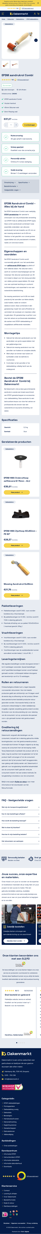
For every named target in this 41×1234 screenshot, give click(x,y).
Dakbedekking (20, 19)
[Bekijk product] (20, 461)
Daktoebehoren (9, 1131)
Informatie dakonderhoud (13, 1163)
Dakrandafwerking (10, 1122)
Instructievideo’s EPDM (12, 1157)
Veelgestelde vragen (11, 190)
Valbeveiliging (8, 1134)
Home (3, 19)
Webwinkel (10, 19)
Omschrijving (9, 182)
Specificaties (23, 182)
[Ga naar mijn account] (35, 14)
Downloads (8, 1167)
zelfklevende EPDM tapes (16, 265)
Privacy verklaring (32, 1223)
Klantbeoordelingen (10, 1206)
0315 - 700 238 (10, 1075)
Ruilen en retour (21, 782)
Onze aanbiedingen (10, 1146)
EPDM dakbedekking (32, 19)
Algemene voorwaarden (18, 1223)
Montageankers (9, 1106)
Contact (7, 1190)
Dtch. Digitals (25, 1231)
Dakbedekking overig (11, 1109)
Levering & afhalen (10, 1194)
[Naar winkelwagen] (38, 14)
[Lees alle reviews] (20, 964)
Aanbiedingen (9, 1140)
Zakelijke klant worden (14, 941)
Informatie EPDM (10, 1154)
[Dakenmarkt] (19, 14)
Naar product (15, 492)
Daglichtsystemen (10, 1125)
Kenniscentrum (9, 1150)
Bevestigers (8, 1116)
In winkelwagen (29, 125)
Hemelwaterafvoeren (11, 1119)
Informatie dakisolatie (11, 1160)
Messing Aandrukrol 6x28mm (18, 584)
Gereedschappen (10, 1128)
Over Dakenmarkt (10, 1197)
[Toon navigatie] (3, 14)
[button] (16, 1042)
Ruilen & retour (9, 1203)
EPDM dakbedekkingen (12, 1103)
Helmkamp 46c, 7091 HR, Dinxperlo (17, 1072)
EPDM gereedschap (11, 214)
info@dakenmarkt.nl (12, 1079)
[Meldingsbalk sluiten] (38, 3)
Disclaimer (7, 1223)
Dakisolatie (7, 1113)
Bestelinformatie (10, 186)
